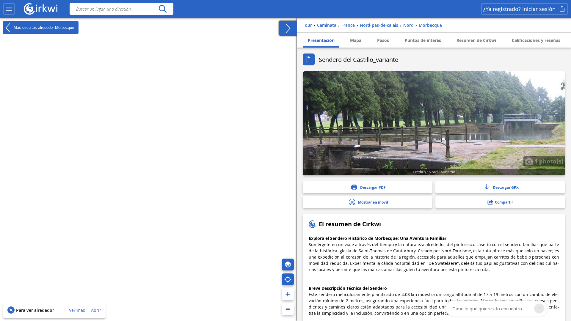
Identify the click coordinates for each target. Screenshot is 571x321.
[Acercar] (288, 294)
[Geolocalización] (288, 279)
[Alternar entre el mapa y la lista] (288, 28)
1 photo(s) (548, 161)
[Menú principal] (9, 9)
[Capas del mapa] (288, 264)
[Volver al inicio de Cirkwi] (41, 9)
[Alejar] (288, 309)
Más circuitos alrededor (43, 27)
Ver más (77, 310)
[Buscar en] (162, 9)
